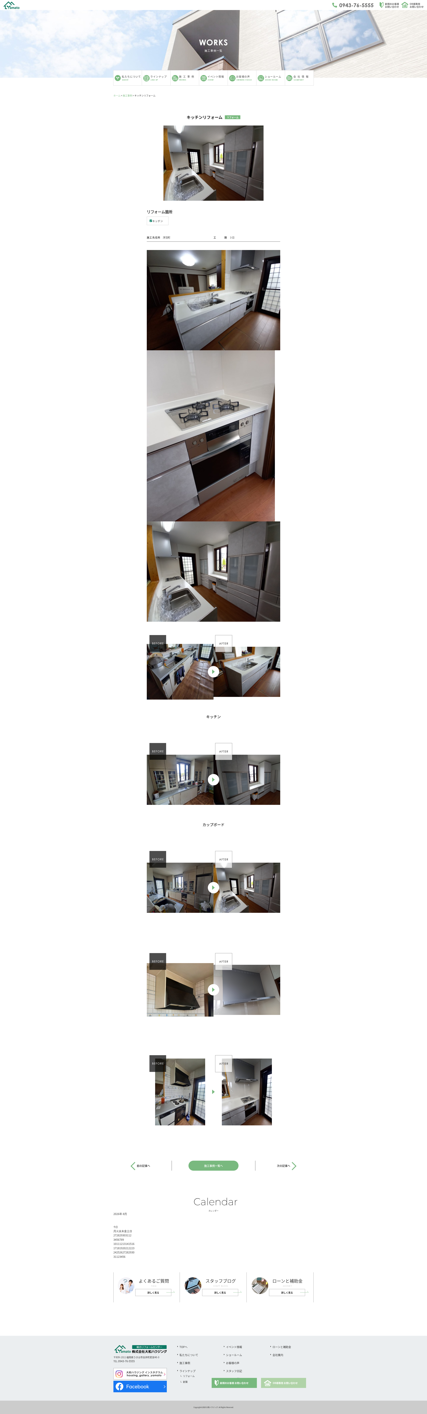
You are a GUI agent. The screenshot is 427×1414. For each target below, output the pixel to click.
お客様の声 (232, 1363)
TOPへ (183, 1347)
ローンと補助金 (282, 1347)
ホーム (116, 95)
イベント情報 (234, 1347)
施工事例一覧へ (213, 1166)
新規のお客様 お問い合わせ (234, 1383)
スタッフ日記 (234, 1371)
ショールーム (234, 1355)
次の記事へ (283, 1166)
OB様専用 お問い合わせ (285, 1383)
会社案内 (278, 1355)
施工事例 (127, 95)
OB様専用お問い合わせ (417, 5)
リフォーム (189, 1376)
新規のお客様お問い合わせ (392, 5)
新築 (185, 1381)
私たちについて (188, 1355)
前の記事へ (143, 1166)
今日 (115, 1226)
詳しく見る (153, 1292)
